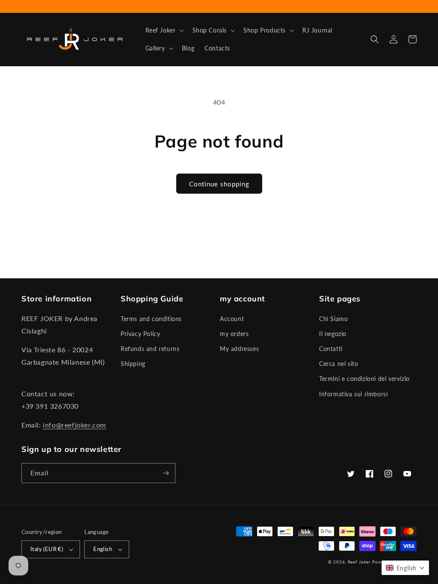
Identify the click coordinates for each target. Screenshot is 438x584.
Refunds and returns (150, 348)
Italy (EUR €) (46, 549)
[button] (163, 30)
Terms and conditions (151, 318)
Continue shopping (219, 184)
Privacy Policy (140, 333)
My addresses (239, 348)
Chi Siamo (333, 318)
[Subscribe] (165, 473)
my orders (234, 333)
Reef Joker (359, 561)
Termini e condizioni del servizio (364, 378)
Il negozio (332, 333)
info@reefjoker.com (74, 425)
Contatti (331, 348)
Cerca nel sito (338, 363)
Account (232, 318)
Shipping (133, 363)
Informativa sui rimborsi (353, 394)
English (102, 549)
